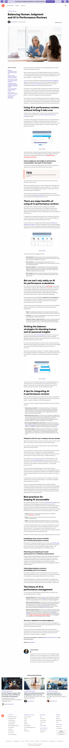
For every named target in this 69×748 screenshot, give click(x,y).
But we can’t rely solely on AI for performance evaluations (12, 80)
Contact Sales (58, 726)
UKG (30, 176)
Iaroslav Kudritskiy (10, 704)
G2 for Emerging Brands (12, 734)
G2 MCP (25, 720)
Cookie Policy (31, 741)
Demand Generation (11, 720)
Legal (41, 723)
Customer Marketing (11, 722)
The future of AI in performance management (11, 96)
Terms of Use (22, 741)
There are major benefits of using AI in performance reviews (12, 76)
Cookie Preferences (37, 741)
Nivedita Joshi (54, 701)
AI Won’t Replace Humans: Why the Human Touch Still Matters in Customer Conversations (11, 694)
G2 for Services (10, 732)
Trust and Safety (43, 725)
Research (17, 5)
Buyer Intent (26, 723)
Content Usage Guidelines (52, 741)
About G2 (57, 716)
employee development (39, 195)
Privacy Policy (27, 741)
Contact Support (59, 728)
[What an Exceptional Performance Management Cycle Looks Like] (34, 683)
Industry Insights (10, 5)
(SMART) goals (56, 543)
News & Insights (59, 720)
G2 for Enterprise (11, 730)
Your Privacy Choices (59, 741)
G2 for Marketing (11, 727)
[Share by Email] (60, 22)
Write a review (61, 734)
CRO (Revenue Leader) (12, 718)
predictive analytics (45, 606)
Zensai (43, 149)
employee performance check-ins (50, 637)
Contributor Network (12, 11)
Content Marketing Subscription (29, 727)
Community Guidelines (9, 741)
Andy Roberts (15, 21)
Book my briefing (50, 1)
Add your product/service (61, 731)
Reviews (25, 722)
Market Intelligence (27, 725)
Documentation (43, 722)
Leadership (58, 718)
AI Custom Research (27, 716)
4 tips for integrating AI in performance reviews (12, 89)
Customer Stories (43, 720)
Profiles (25, 718)
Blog (41, 716)
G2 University (42, 718)
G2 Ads (25, 729)
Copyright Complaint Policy (44, 741)
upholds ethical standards (51, 502)
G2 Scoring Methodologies (16, 741)
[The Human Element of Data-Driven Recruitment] (57, 683)
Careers (57, 722)
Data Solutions (26, 730)
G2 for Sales (10, 729)
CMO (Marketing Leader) (12, 716)
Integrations (42, 731)
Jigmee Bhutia (31, 642)
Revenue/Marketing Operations (13, 725)
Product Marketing (11, 723)
